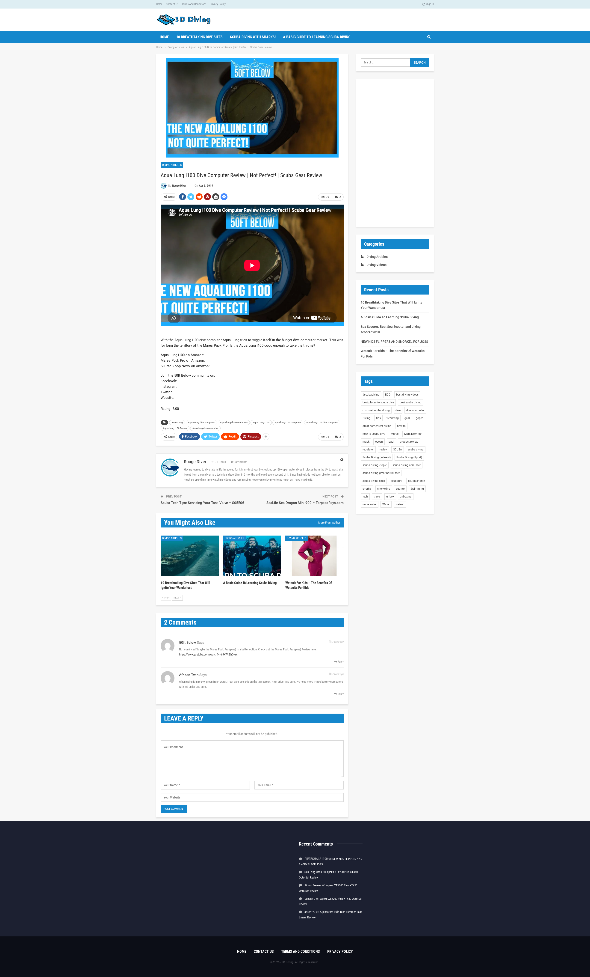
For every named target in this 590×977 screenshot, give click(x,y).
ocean (379, 441)
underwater (370, 504)
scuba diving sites (374, 481)
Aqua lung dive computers (234, 422)
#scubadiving (371, 394)
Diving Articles (172, 165)
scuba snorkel (416, 481)
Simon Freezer (313, 885)
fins (378, 418)
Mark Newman (413, 433)
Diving (366, 418)
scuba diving (416, 449)
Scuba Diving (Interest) (377, 457)
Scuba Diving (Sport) (409, 457)
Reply (340, 661)
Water (386, 504)
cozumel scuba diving (376, 410)
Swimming (417, 488)
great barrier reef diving (377, 426)
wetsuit (399, 504)
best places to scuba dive (378, 402)
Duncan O (310, 898)
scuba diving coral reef (406, 465)
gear (407, 418)
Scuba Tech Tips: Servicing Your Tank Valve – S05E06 (202, 503)
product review (409, 441)
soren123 (309, 912)
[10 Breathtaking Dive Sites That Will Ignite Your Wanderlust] (190, 556)
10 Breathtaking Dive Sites (199, 37)
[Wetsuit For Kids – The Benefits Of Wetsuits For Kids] (314, 556)
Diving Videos (376, 265)
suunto (400, 488)
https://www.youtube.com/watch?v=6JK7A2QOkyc (208, 654)
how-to (401, 426)
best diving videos (407, 394)
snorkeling (383, 488)
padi (391, 441)
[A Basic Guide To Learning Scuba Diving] (252, 556)
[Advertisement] (395, 153)
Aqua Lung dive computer (201, 422)
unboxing (406, 496)
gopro (419, 418)
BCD (387, 394)
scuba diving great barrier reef (381, 473)
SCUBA (397, 449)
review (383, 449)
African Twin (188, 675)
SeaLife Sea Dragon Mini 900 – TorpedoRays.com (305, 503)
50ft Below (187, 642)
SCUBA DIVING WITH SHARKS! (253, 37)
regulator (368, 449)
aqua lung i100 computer (288, 422)
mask (366, 441)
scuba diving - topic (375, 465)
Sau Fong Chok (313, 872)
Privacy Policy (218, 4)
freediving (392, 418)
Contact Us (172, 4)
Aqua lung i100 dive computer (322, 422)
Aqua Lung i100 (261, 422)
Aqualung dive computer (205, 428)
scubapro (396, 481)
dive (398, 410)
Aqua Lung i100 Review (175, 428)
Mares (394, 433)
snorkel (367, 488)
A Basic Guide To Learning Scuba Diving (316, 37)
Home (159, 4)
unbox (390, 496)
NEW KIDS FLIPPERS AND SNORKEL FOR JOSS (394, 341)
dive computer (415, 410)
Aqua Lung (177, 422)
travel (377, 496)
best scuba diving (411, 402)
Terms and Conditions (194, 4)
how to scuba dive (374, 433)
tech (365, 496)
